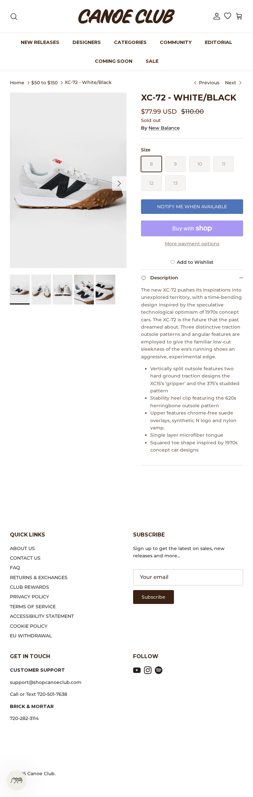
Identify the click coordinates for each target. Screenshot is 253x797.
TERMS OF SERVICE (33, 607)
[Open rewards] (16, 780)
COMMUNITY (176, 42)
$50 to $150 (44, 82)
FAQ (15, 568)
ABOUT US (22, 548)
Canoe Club (41, 774)
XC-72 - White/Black (88, 82)
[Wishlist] (227, 16)
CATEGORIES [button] (130, 42)
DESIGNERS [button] (86, 42)
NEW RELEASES (40, 42)
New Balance (164, 128)
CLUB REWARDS (29, 587)
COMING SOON (113, 61)
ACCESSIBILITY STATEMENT (42, 616)
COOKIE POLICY (28, 626)
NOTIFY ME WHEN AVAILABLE (192, 207)
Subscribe (153, 597)
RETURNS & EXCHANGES (39, 577)
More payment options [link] (192, 244)
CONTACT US (25, 558)
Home (17, 82)
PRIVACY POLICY (29, 597)
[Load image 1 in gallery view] (68, 180)
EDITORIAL (218, 42)
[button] (217, 16)
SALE (152, 61)
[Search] (14, 16)
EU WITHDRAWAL (31, 636)
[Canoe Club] (126, 16)
